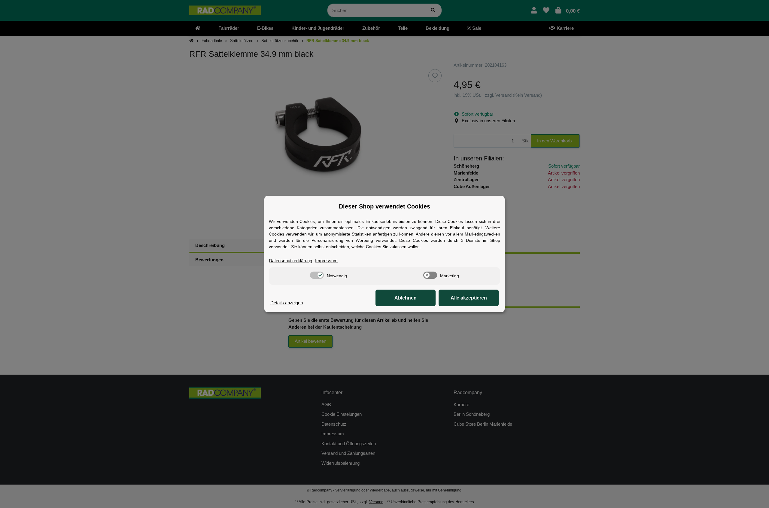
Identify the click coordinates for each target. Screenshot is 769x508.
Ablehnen (405, 297)
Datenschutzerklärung (290, 260)
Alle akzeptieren (469, 297)
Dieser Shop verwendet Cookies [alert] (384, 206)
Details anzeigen (286, 302)
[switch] (317, 275)
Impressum (326, 260)
